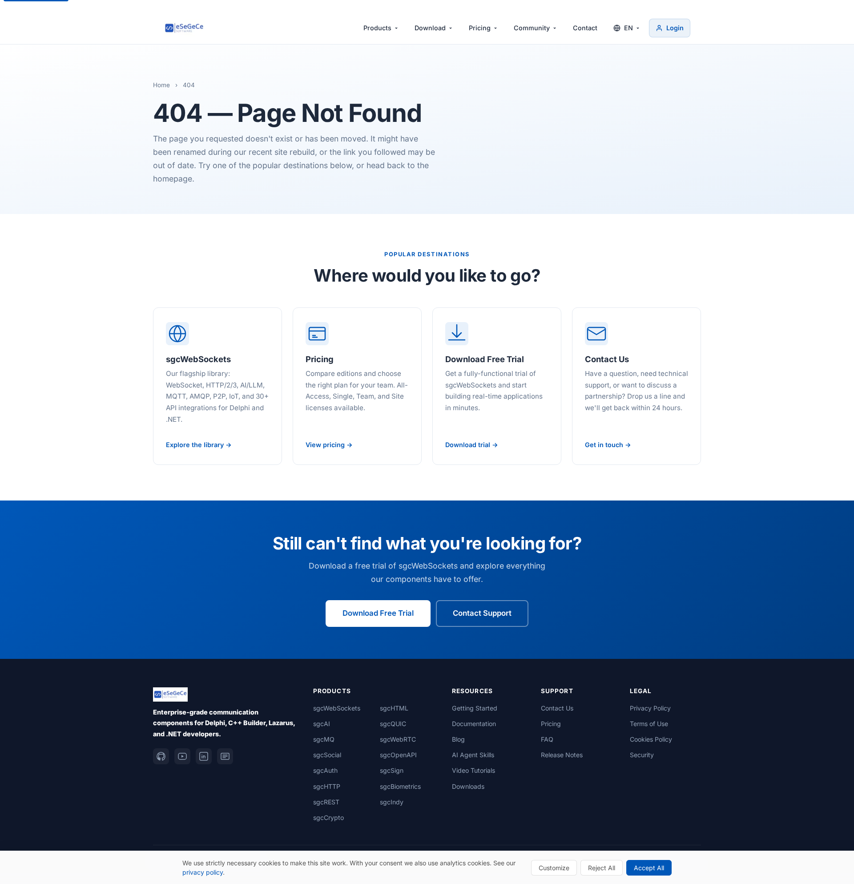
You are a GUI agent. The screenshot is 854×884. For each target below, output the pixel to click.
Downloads (468, 786)
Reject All (601, 868)
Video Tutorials (473, 770)
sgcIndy (391, 802)
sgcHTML (394, 708)
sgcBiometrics (400, 786)
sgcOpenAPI (398, 755)
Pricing (480, 28)
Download (430, 28)
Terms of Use (649, 723)
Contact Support (482, 613)
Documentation (474, 723)
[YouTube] (182, 756)
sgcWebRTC (398, 739)
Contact (585, 28)
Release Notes (562, 755)
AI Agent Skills (473, 755)
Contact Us (557, 708)
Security (642, 755)
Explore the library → (199, 444)
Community (532, 28)
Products (377, 28)
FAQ (547, 739)
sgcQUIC (393, 723)
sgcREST (326, 802)
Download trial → (471, 444)
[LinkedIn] (204, 756)
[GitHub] (161, 756)
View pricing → (329, 444)
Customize (554, 868)
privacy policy (202, 872)
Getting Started (474, 708)
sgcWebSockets (336, 708)
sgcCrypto (328, 817)
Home (161, 85)
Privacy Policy (650, 708)
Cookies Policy (651, 739)
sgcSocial (327, 755)
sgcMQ (323, 739)
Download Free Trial (378, 613)
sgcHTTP (326, 786)
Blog (458, 739)
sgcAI (321, 723)
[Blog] (225, 756)
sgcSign (391, 770)
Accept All (649, 868)
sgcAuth (325, 770)
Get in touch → (608, 444)
